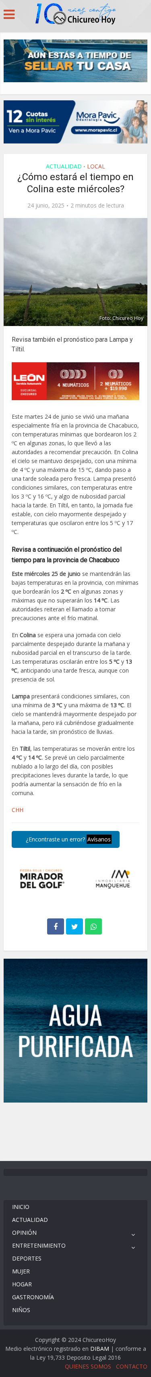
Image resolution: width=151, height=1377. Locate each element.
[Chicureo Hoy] (75, 15)
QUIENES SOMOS (88, 1366)
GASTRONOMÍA (33, 1297)
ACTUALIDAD (64, 166)
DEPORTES (26, 1258)
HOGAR (22, 1284)
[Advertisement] (75, 1131)
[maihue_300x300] (75, 1030)
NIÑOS (21, 1310)
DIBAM (99, 1348)
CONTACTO (131, 1366)
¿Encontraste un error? (67, 839)
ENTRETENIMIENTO (39, 1245)
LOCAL (96, 166)
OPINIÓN (24, 1232)
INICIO (20, 1207)
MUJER (21, 1271)
